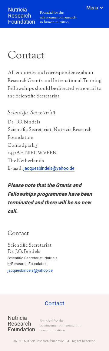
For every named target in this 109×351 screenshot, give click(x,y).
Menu (92, 7)
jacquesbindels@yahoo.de (49, 168)
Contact (54, 304)
